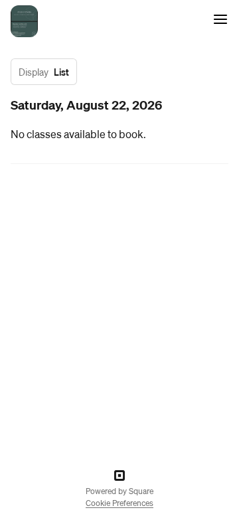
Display (33, 72)
